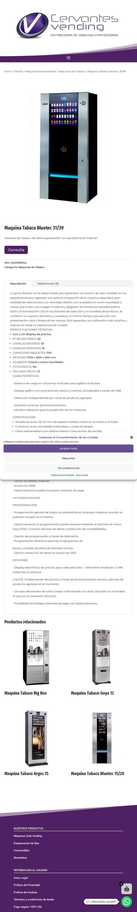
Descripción (18, 283)
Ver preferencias (69, 468)
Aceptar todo (68, 448)
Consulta (16, 250)
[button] (131, 437)
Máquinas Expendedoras (40, 71)
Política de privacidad (62, 474)
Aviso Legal (82, 474)
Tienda (18, 71)
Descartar (68, 458)
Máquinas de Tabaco (72, 71)
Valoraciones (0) (48, 283)
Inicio (7, 71)
